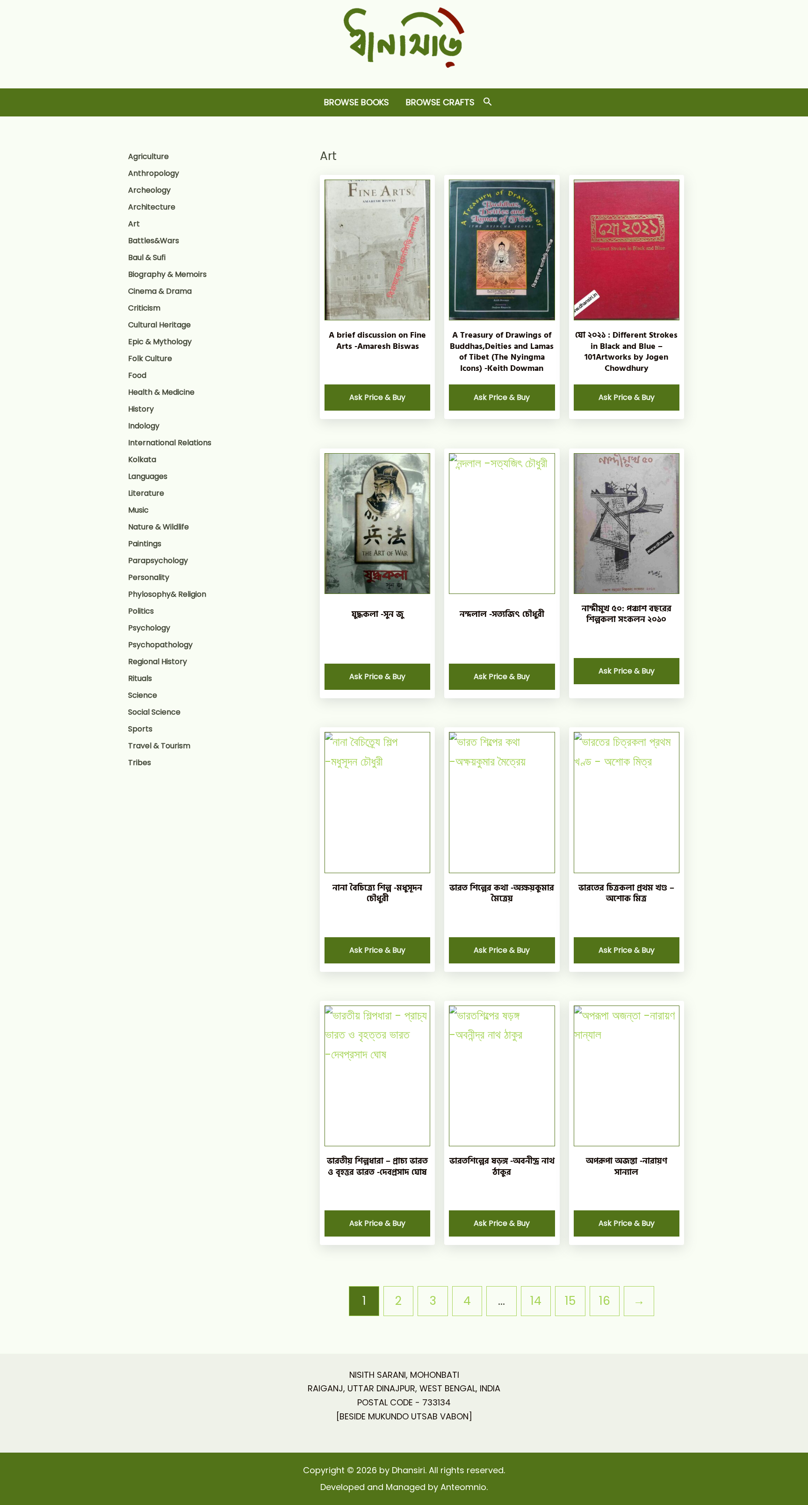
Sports (140, 729)
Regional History (157, 661)
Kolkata (142, 459)
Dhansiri (404, 75)
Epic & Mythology (160, 341)
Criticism (144, 308)
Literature (146, 493)
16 (604, 1301)
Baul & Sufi (147, 257)
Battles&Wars (153, 240)
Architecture (151, 207)
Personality (148, 577)
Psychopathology (160, 644)
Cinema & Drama (160, 291)
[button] (487, 102)
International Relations (169, 442)
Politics (141, 611)
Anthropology (153, 173)
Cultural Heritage (159, 324)
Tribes (139, 762)
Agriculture (148, 156)
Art (134, 223)
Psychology (149, 627)
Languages (147, 476)
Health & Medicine (161, 392)
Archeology (149, 190)
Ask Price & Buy (377, 397)
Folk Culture (150, 358)
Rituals (140, 678)
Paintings (144, 543)
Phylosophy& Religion (167, 594)
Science (142, 695)
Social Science (154, 712)
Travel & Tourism (159, 745)
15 (570, 1301)
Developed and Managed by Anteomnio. (404, 1487)
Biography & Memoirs (167, 274)
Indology (143, 425)
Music (138, 510)
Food (137, 375)
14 (535, 1301)
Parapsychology (158, 560)
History (141, 409)
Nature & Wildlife (158, 526)
